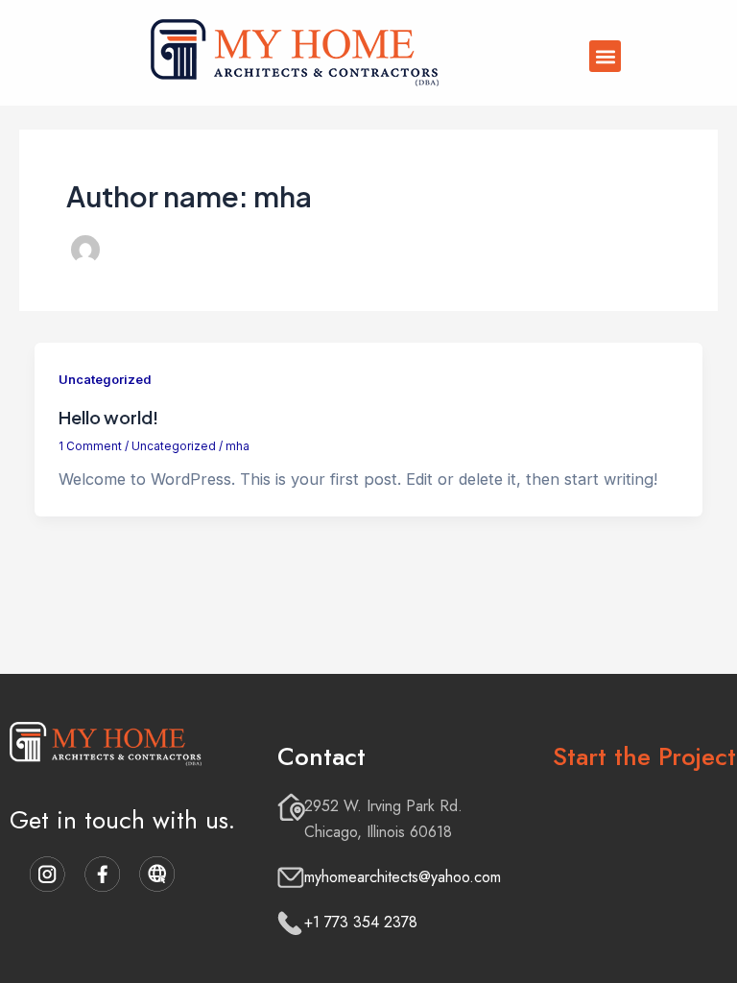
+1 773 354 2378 (360, 922)
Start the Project (644, 756)
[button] (605, 56)
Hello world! (108, 417)
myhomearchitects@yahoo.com (402, 877)
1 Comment (90, 446)
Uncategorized (105, 379)
